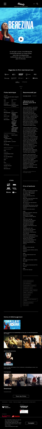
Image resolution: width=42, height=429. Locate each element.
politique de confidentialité (29, 402)
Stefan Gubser (14, 128)
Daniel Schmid (7, 112)
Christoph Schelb (27, 95)
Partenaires (5, 402)
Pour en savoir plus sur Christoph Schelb (29, 172)
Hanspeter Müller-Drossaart (14, 124)
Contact (10, 402)
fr (34, 3)
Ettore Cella (13, 129)
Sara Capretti (14, 131)
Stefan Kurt (13, 121)
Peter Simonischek (14, 127)
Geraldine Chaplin (13, 114)
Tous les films (21, 396)
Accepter (31, 423)
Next (38, 341)
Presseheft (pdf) (7, 391)
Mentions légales (17, 402)
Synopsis (34, 95)
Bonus (21, 86)
